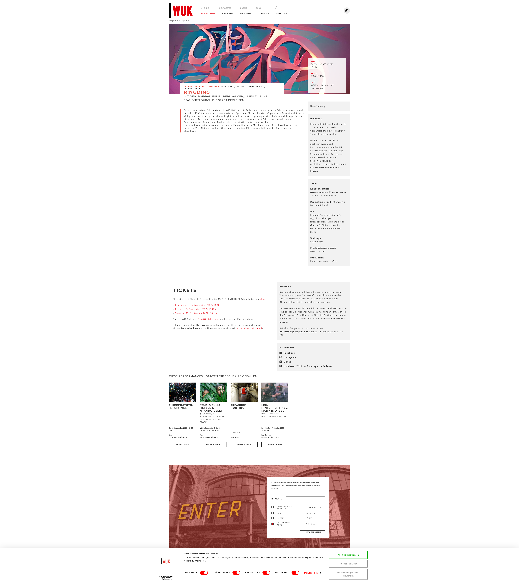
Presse (243, 8)
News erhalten (312, 532)
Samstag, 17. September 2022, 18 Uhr (196, 313)
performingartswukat (249, 328)
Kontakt (281, 13)
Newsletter (225, 8)
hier (262, 299)
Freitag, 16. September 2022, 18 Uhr (195, 309)
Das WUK (245, 13)
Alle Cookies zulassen (348, 555)
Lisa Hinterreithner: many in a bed (275, 408)
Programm (208, 13)
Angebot (227, 13)
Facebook (289, 352)
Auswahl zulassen (348, 564)
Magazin (264, 13)
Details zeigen (311, 573)
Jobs (258, 8)
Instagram (290, 357)
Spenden (205, 8)
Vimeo (287, 361)
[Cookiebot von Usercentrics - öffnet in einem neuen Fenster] (165, 578)
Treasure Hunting (238, 406)
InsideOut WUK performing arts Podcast (308, 366)
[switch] (236, 573)
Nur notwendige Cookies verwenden (348, 574)
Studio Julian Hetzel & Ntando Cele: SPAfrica (211, 409)
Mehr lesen (182, 444)
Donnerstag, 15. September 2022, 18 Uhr (198, 305)
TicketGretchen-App (208, 319)
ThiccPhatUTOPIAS (184, 405)
